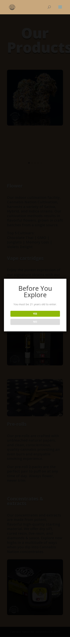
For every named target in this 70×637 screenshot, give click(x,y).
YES (35, 313)
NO (35, 321)
